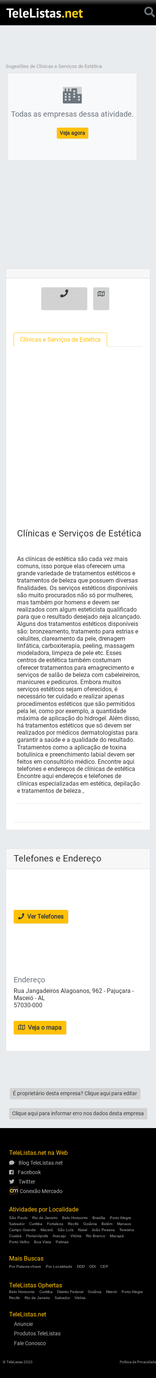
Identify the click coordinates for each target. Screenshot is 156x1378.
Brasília (98, 1218)
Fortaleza (55, 1224)
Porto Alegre (120, 1218)
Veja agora (72, 133)
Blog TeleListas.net (40, 1163)
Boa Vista (42, 1242)
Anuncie (23, 1324)
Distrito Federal (70, 1292)
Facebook (29, 1172)
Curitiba (35, 1224)
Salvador (17, 1224)
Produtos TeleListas (37, 1333)
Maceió (47, 1230)
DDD (81, 1266)
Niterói (111, 1292)
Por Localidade (59, 1266)
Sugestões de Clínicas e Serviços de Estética (54, 66)
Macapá (117, 1236)
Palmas (62, 1242)
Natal (82, 1230)
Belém (106, 1224)
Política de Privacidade (138, 1362)
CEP (104, 1266)
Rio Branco (95, 1236)
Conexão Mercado (40, 1191)
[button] (64, 298)
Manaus (124, 1224)
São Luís (65, 1230)
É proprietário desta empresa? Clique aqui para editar (75, 1093)
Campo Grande (22, 1230)
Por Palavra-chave (25, 1266)
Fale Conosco (30, 1343)
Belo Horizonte (75, 1218)
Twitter (26, 1182)
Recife (73, 1224)
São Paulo (18, 1218)
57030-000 (28, 1005)
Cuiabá (15, 1236)
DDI (92, 1266)
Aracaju (59, 1236)
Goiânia (90, 1224)
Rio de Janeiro (45, 1218)
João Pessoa (103, 1230)
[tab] (60, 340)
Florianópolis (37, 1236)
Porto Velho (19, 1242)
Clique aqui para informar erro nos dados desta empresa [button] (78, 1113)
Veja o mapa (44, 1027)
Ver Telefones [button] (45, 916)
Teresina (126, 1230)
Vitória (75, 1236)
